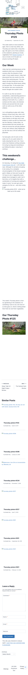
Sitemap (5, 669)
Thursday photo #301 (11, 567)
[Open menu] (23, 7)
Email (5, 624)
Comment (6, 595)
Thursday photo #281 (11, 538)
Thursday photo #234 (11, 480)
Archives (4, 652)
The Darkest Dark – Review (21, 386)
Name (5, 617)
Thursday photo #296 (11, 452)
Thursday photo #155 (11, 423)
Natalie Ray (9, 40)
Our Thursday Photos (14, 30)
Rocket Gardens (17, 55)
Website (5, 631)
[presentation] (14, 412)
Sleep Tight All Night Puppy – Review (6, 387)
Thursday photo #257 (11, 509)
